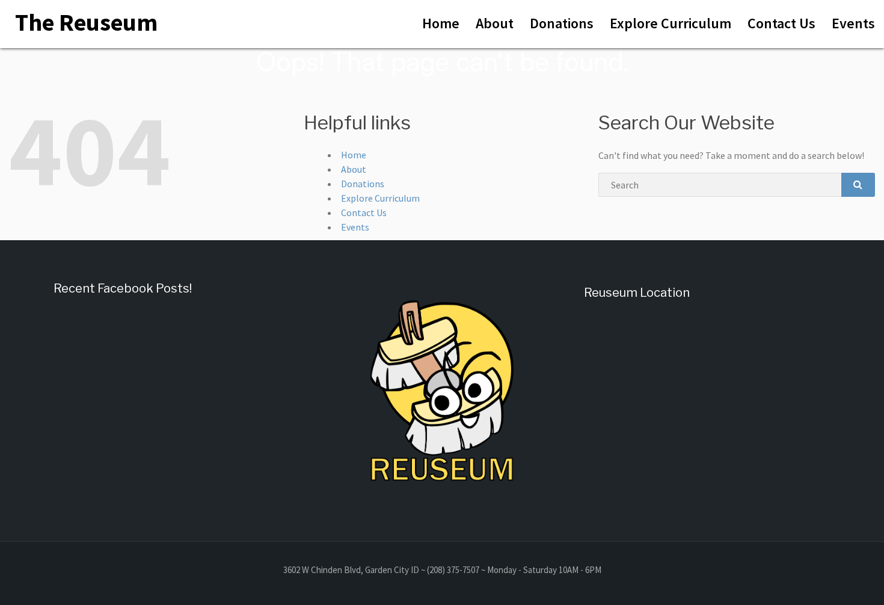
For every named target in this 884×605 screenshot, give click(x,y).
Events (853, 23)
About (495, 23)
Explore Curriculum (670, 23)
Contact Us (781, 23)
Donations (562, 23)
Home (440, 23)
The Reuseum (86, 22)
